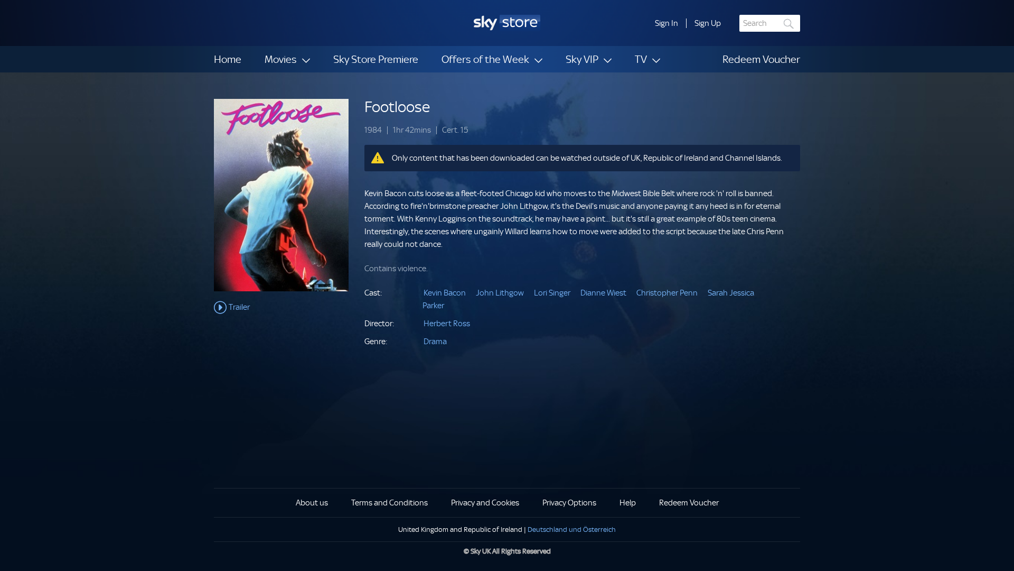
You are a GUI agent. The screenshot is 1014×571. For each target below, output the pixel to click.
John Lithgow (500, 293)
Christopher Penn (667, 293)
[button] (666, 23)
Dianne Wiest (603, 293)
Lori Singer (552, 293)
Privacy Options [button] (569, 503)
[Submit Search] (789, 23)
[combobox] (769, 23)
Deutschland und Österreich (572, 529)
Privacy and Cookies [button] (485, 503)
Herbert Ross (447, 323)
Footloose (397, 107)
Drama (435, 341)
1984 (373, 130)
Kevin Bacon (445, 293)
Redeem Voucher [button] (689, 503)
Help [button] (627, 503)
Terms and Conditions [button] (389, 503)
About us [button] (312, 503)
